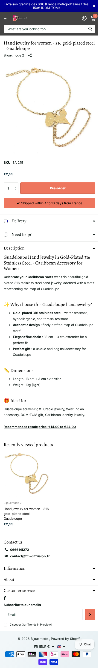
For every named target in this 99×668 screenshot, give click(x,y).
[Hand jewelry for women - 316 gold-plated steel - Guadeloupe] (27, 470)
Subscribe (87, 611)
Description (14, 245)
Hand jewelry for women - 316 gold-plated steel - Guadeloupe (26, 510)
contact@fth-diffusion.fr (30, 553)
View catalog (6, 18)
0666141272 (19, 546)
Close (94, 6)
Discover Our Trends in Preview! (30, 621)
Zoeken (90, 29)
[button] (17, 184)
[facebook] (5, 595)
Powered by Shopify (64, 635)
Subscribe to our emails (22, 601)
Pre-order (58, 188)
